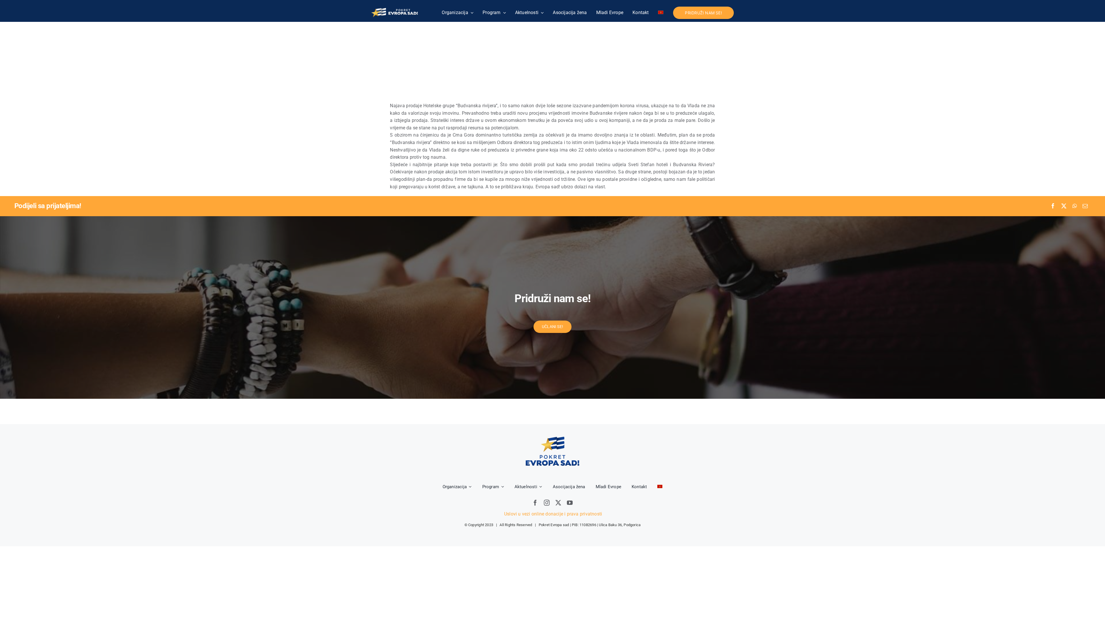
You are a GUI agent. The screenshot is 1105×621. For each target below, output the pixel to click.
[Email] (1085, 206)
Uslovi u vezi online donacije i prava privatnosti (552, 514)
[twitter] (558, 503)
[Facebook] (1052, 206)
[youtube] (570, 503)
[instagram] (547, 503)
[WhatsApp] (1075, 206)
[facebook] (535, 503)
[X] (1063, 206)
